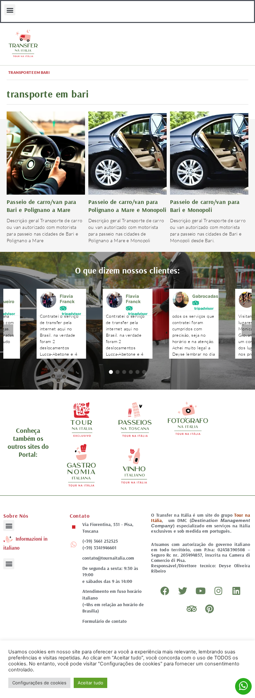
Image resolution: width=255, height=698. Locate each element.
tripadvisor (71, 313)
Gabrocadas (205, 296)
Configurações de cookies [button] (39, 682)
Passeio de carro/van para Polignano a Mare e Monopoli (127, 206)
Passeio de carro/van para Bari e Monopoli (204, 206)
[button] (9, 9)
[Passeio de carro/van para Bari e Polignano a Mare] (46, 152)
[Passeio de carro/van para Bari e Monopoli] (209, 152)
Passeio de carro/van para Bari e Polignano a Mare (41, 206)
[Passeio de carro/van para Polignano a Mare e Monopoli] (127, 152)
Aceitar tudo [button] (90, 682)
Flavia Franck (67, 298)
